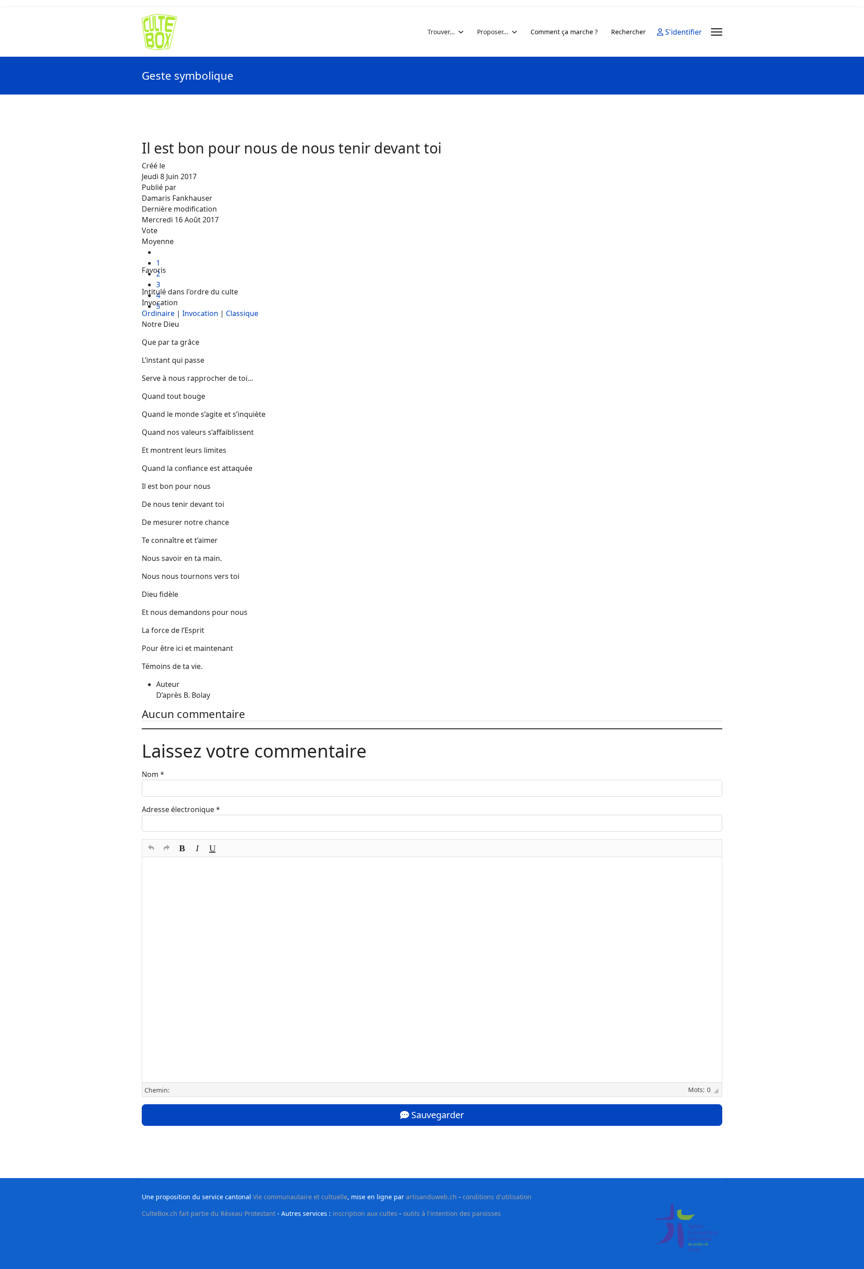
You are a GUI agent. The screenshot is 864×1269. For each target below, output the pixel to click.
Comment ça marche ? (564, 31)
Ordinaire (158, 313)
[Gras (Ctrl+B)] (182, 848)
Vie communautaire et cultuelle (300, 1196)
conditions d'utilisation (497, 1196)
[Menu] (716, 32)
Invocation (200, 313)
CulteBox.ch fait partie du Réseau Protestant (208, 1213)
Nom (153, 774)
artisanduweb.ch (431, 1196)
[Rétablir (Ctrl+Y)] (166, 848)
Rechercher (628, 31)
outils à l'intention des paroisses (452, 1213)
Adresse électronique (181, 809)
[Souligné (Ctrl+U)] (212, 848)
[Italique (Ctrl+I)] (197, 848)
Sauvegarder (436, 1115)
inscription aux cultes (365, 1213)
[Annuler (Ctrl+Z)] (151, 848)
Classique (242, 313)
